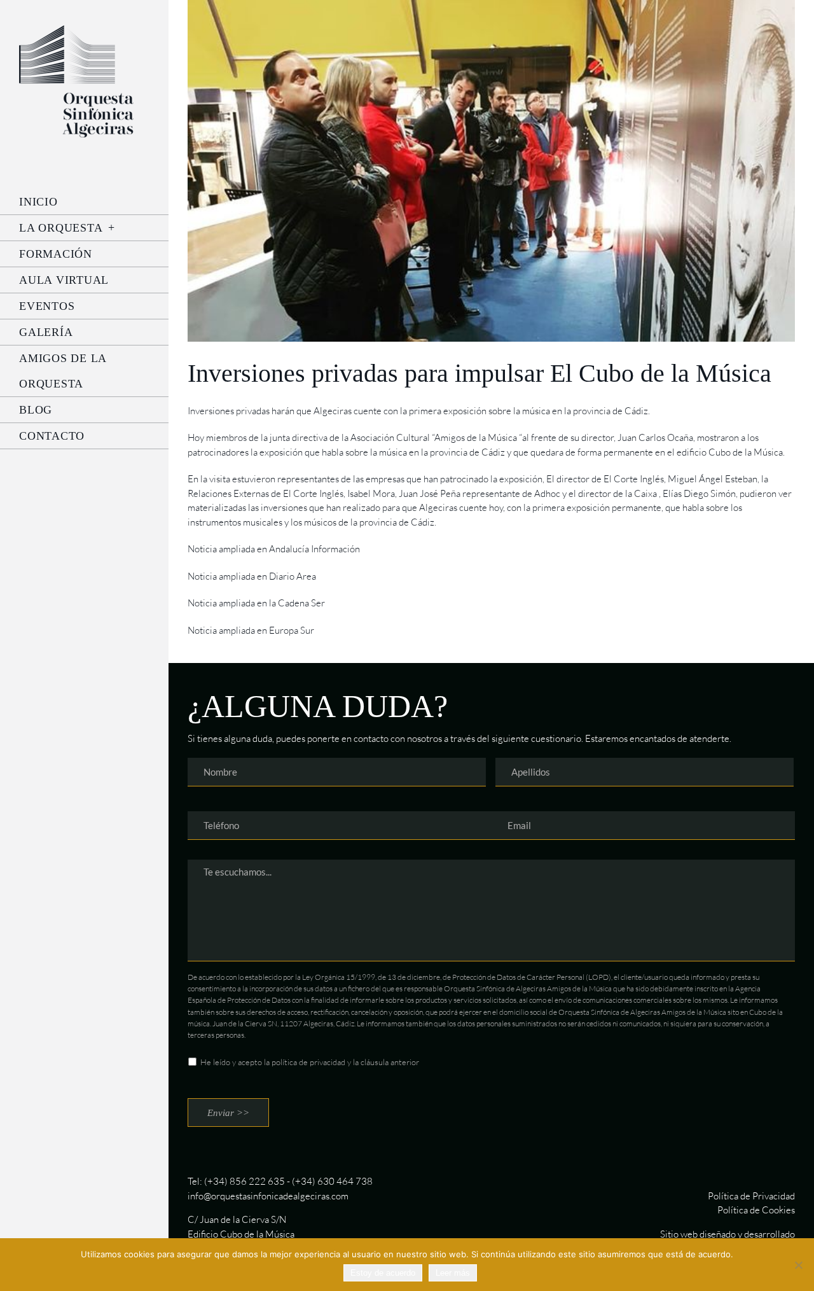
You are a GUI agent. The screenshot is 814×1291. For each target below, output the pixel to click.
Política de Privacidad (751, 1196)
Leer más (453, 1273)
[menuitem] (84, 201)
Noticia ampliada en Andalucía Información (274, 549)
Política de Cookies (756, 1210)
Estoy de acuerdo (382, 1273)
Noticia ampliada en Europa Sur (251, 630)
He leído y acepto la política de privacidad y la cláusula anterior (309, 1062)
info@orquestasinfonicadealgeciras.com (268, 1196)
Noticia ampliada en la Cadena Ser (256, 603)
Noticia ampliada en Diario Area (252, 576)
